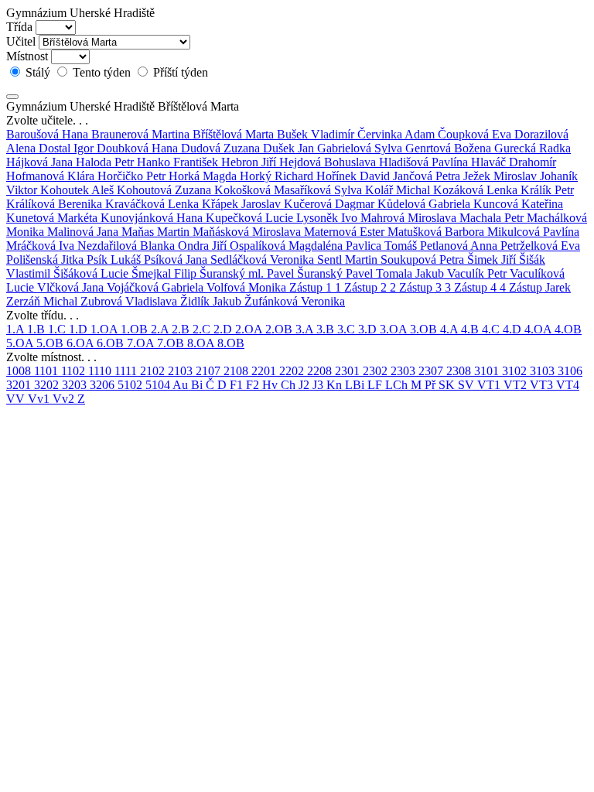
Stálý (37, 72)
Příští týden (179, 72)
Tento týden (102, 72)
